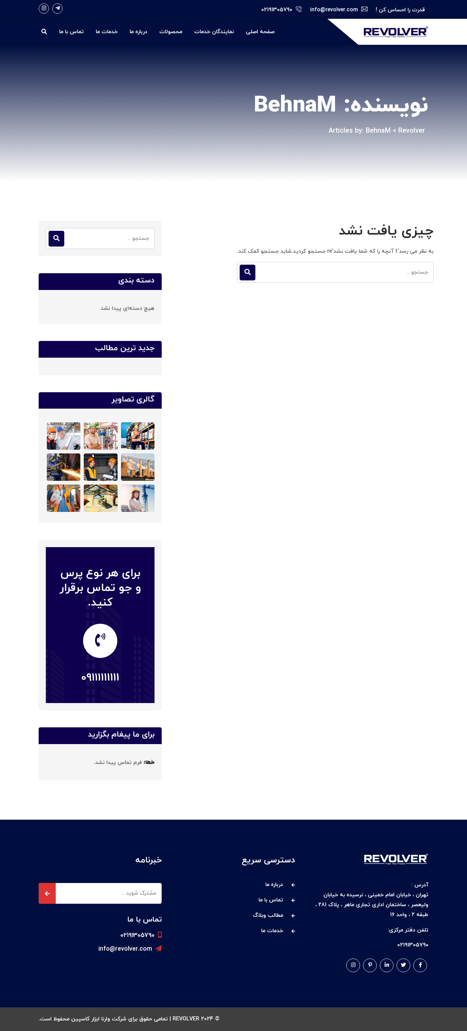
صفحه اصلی (260, 32)
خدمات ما (107, 32)
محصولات (170, 32)
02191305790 (137, 935)
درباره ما (138, 32)
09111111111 (100, 678)
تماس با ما (71, 32)
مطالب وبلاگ (268, 915)
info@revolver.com (125, 949)
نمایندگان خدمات (214, 32)
